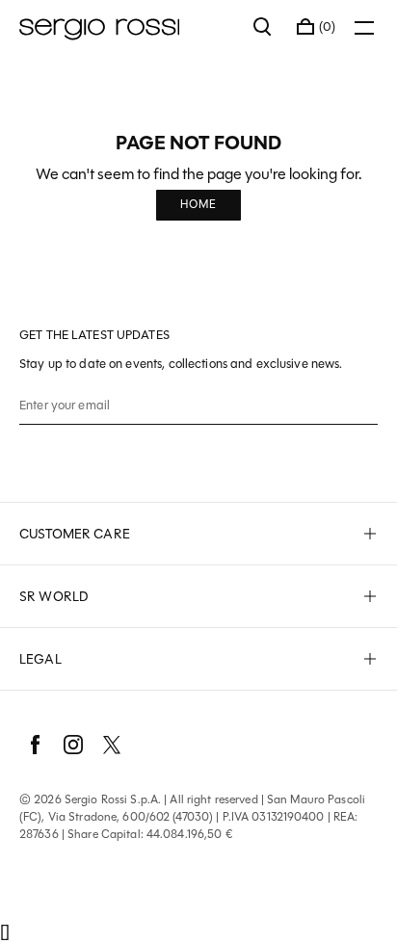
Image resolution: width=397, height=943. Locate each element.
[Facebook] (34, 744)
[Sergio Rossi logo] (126, 26)
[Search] (263, 26)
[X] (111, 744)
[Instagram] (73, 744)
